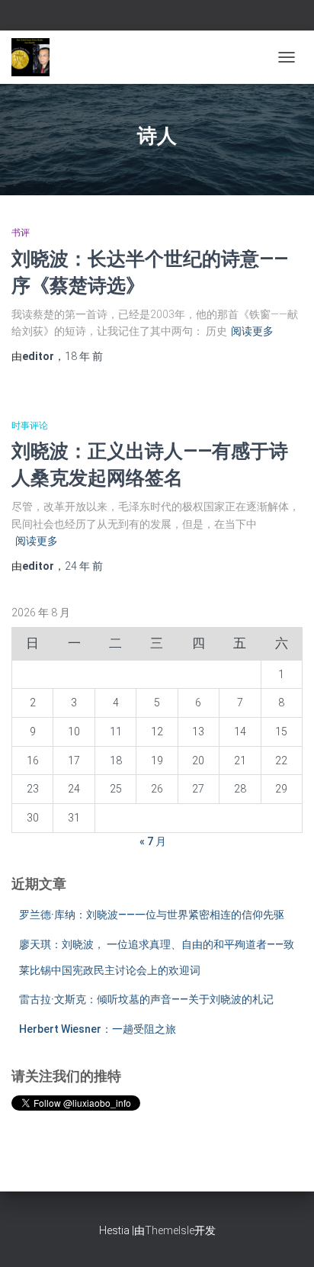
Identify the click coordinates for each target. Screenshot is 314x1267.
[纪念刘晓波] (36, 57)
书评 (20, 232)
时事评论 (29, 425)
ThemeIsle (169, 1230)
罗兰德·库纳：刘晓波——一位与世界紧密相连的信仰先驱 (151, 914)
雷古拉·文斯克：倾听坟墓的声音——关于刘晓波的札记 (146, 999)
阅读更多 (252, 331)
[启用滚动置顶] (283, 1236)
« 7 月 (152, 841)
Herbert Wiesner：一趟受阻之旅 (97, 1029)
